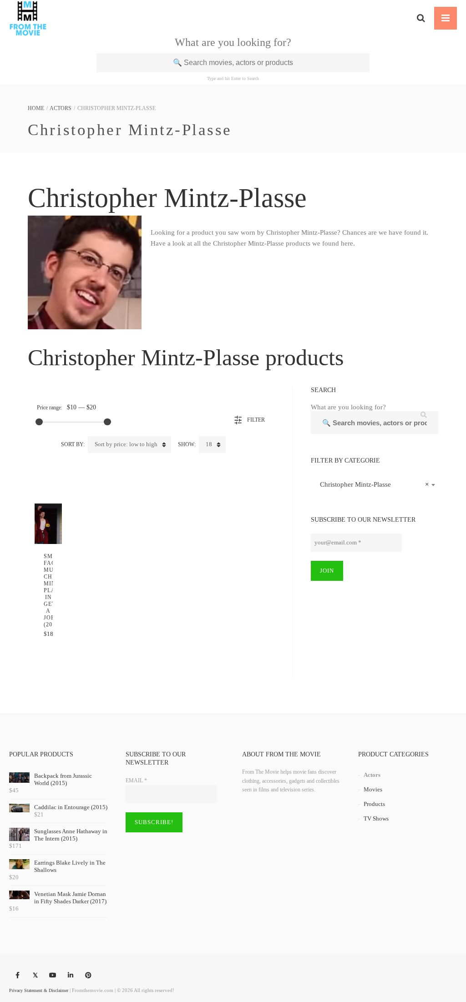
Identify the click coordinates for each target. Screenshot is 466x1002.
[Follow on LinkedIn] (70, 975)
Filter (256, 420)
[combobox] (374, 484)
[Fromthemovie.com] (28, 18)
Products (374, 804)
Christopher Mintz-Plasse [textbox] (371, 484)
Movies (373, 789)
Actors (60, 108)
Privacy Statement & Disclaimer (38, 990)
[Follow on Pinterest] (88, 975)
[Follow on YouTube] (53, 975)
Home (36, 108)
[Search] (421, 18)
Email (136, 780)
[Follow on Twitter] (35, 975)
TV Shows (376, 818)
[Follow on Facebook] (17, 975)
